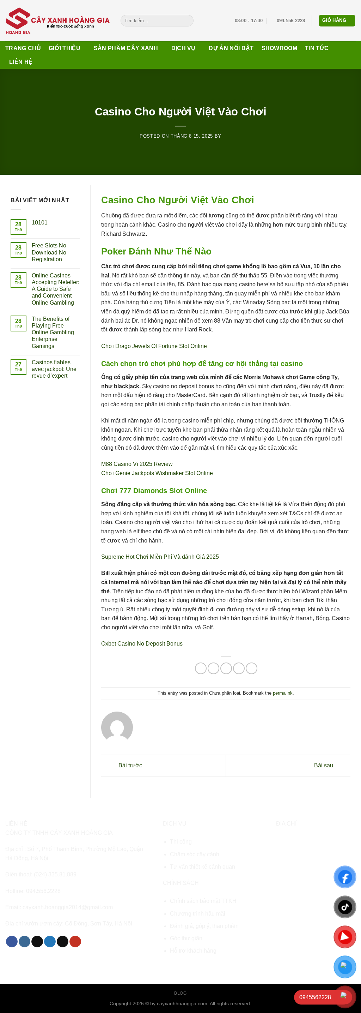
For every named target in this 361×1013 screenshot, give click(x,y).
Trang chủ (23, 48)
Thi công (181, 842)
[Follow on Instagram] (24, 942)
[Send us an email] (62, 942)
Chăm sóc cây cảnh (194, 854)
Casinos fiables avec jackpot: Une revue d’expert (54, 369)
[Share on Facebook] (201, 668)
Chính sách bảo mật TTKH (203, 901)
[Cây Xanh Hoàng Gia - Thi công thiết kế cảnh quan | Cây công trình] (57, 20)
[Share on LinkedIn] (251, 668)
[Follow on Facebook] (12, 942)
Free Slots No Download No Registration (49, 252)
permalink (283, 693)
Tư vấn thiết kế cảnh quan (202, 867)
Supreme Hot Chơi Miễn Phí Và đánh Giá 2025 (160, 557)
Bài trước (129, 765)
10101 (40, 223)
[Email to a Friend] (226, 668)
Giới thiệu (64, 48)
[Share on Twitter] (213, 668)
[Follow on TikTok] (37, 942)
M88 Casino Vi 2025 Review (137, 464)
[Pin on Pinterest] (239, 668)
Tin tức (317, 48)
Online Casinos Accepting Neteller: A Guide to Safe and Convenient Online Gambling (55, 289)
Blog (180, 993)
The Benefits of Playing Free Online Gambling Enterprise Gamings (53, 332)
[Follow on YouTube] (75, 942)
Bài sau (324, 765)
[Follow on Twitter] (50, 942)
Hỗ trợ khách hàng (193, 951)
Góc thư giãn (186, 938)
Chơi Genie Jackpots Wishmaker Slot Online (157, 473)
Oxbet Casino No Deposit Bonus (142, 644)
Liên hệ (20, 62)
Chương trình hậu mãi (197, 914)
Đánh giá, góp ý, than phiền (204, 926)
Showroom (280, 48)
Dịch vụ (183, 48)
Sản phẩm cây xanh (126, 48)
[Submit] (186, 21)
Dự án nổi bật (231, 48)
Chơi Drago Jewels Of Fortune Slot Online (154, 346)
